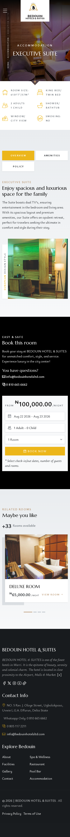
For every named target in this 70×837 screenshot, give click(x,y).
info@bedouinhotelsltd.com (26, 734)
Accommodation (8, 47)
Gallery (7, 771)
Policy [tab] (18, 166)
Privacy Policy (11, 813)
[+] (59, 674)
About (6, 757)
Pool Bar (35, 771)
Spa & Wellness (40, 757)
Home (8, 64)
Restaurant (37, 764)
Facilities (8, 764)
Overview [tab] (18, 155)
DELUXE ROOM (24, 586)
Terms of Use (32, 813)
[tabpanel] (35, 239)
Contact (7, 778)
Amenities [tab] (52, 155)
